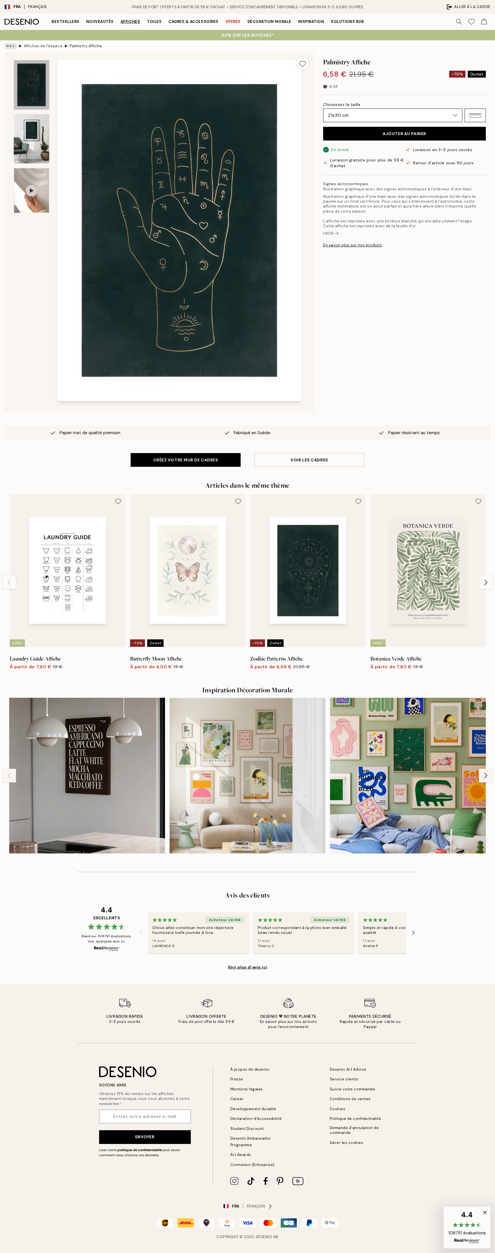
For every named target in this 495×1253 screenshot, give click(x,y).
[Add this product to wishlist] (302, 63)
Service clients (344, 1079)
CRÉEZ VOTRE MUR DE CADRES (185, 460)
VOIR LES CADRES (309, 460)
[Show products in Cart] (484, 22)
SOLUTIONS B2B (347, 21)
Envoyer (145, 1136)
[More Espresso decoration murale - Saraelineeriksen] (87, 775)
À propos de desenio (250, 1069)
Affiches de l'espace (43, 46)
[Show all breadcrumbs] (11, 46)
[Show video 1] (31, 190)
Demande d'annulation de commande (354, 1130)
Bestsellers (65, 21)
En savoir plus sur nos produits (352, 245)
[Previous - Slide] (9, 582)
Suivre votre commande (352, 1089)
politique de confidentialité (139, 1150)
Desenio (264, 1236)
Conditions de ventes (350, 1098)
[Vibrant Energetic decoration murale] (408, 775)
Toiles (154, 21)
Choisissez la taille (341, 104)
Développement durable (253, 1108)
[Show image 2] (31, 138)
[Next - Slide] (486, 582)
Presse (236, 1079)
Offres (233, 21)
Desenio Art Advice (348, 1069)
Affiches (130, 21)
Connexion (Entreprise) (252, 1164)
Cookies (337, 1108)
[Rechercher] (459, 22)
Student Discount (247, 1128)
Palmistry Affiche (86, 46)
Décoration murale (269, 21)
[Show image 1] (31, 85)
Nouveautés (100, 21)
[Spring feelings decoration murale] (247, 775)
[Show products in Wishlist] (471, 22)
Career (237, 1098)
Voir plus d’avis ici (247, 967)
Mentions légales (246, 1089)
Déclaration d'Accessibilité (256, 1118)
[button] (475, 115)
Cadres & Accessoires (193, 21)
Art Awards (240, 1154)
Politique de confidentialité (355, 1118)
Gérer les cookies (347, 1142)
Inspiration (311, 21)
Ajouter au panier (404, 133)
